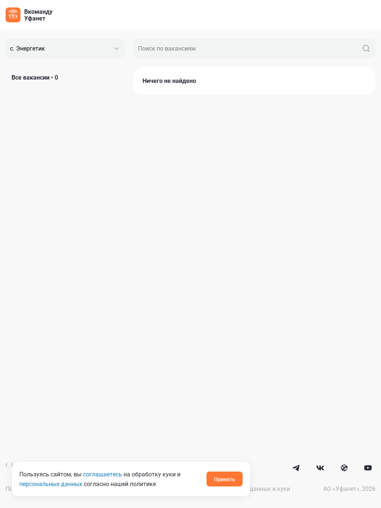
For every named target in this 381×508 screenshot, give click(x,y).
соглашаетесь (102, 474)
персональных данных (50, 484)
